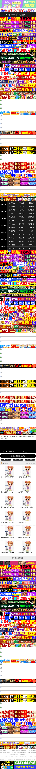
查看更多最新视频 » (18, 558)
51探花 (31, 231)
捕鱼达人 (12, 224)
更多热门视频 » (30, 463)
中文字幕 (21, 210)
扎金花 (21, 227)
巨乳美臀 (31, 210)
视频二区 (3, 211)
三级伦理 (12, 210)
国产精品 (12, 203)
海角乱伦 (21, 241)
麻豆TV (21, 231)
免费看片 (3, 246)
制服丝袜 (21, 213)
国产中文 (12, 245)
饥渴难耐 (21, 217)
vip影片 (6, 459)
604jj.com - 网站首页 (15, 14)
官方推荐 (3, 225)
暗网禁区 (12, 241)
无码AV (3, 232)
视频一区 (3, 204)
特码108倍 (18, 459)
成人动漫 (31, 206)
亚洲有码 (12, 206)
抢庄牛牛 (21, 224)
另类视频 (31, 213)
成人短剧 (31, 245)
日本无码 (31, 203)
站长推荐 (3, 218)
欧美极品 (21, 206)
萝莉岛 (31, 234)
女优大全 (21, 234)
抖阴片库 (3, 239)
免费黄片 (31, 238)
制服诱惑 (31, 241)
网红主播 (21, 203)
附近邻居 (12, 217)
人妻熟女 (12, 213)
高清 (22, 451)
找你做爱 (31, 217)
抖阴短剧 (21, 248)
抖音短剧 (12, 231)
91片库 (12, 234)
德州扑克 (31, 224)
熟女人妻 (21, 238)
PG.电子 (30, 459)
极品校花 (12, 248)
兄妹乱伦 (21, 245)
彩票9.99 (12, 227)
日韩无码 (31, 248)
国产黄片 (12, 238)
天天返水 (31, 227)
